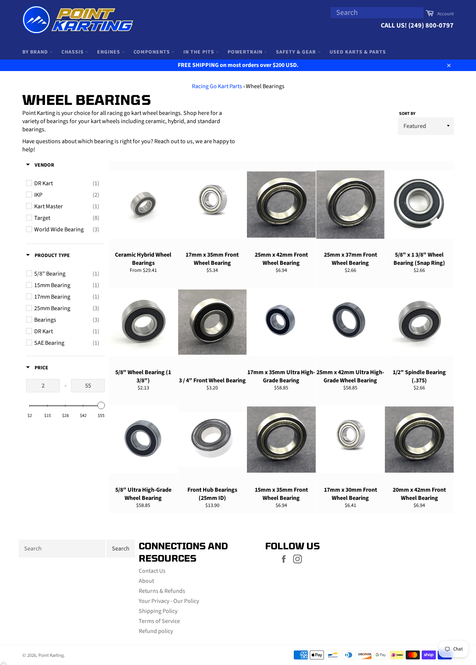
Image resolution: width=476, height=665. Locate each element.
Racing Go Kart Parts (217, 86)
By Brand (35, 52)
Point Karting (51, 655)
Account (445, 13)
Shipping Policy (158, 611)
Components (152, 52)
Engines (109, 52)
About (146, 581)
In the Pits (199, 52)
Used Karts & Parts (357, 52)
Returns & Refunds (162, 591)
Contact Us (152, 571)
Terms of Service (159, 621)
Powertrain (246, 52)
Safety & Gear (297, 52)
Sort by (407, 114)
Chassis (73, 52)
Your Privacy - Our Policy (169, 601)
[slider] (101, 405)
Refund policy (156, 631)
